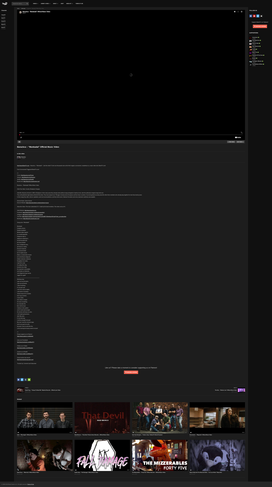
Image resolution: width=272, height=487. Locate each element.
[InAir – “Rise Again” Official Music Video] (44, 417)
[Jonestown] (250, 38)
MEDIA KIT (69, 3)
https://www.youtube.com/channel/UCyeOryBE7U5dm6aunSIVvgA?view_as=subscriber (44, 216)
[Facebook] (250, 16)
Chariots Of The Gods (257, 55)
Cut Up (254, 49)
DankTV (3, 27)
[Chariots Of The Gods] (250, 56)
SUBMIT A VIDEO (45, 3)
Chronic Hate (255, 43)
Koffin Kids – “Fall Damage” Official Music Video (86, 472)
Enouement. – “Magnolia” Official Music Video (201, 434)
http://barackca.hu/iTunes (27, 175)
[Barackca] (19, 157)
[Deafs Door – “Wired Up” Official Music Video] (44, 455)
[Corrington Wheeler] (250, 62)
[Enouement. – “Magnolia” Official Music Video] (217, 417)
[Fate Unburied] (250, 47)
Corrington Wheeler (257, 61)
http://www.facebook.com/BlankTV (25, 342)
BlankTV (3, 24)
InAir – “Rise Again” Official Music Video (27, 434)
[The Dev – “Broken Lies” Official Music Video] (188, 390)
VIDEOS (35, 3)
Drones (254, 58)
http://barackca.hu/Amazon (28, 177)
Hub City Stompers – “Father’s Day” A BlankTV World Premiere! (147, 434)
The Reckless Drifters (257, 64)
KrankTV (3, 21)
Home (18, 8)
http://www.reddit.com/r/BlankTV (25, 353)
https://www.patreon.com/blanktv (25, 336)
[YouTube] (254, 16)
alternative (23, 8)
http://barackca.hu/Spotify (27, 179)
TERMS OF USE (79, 3)
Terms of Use (30, 484)
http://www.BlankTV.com (23, 165)
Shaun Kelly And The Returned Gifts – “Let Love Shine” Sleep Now (206, 472)
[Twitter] (257, 16)
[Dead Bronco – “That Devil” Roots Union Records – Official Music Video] (102, 417)
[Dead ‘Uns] (250, 53)
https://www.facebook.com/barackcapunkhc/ (34, 212)
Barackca (23, 157)
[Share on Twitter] (22, 379)
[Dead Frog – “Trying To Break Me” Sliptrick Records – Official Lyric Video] (73, 390)
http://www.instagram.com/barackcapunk (33, 214)
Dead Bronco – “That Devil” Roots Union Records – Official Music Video (92, 434)
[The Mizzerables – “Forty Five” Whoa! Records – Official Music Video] (159, 455)
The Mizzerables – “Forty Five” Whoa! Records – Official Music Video (148, 472)
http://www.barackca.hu (30, 210)
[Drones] (250, 59)
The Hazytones (256, 40)
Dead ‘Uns (254, 52)
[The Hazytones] (250, 41)
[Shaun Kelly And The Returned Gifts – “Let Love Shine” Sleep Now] (217, 455)
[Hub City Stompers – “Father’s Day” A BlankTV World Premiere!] (159, 417)
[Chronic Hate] (250, 44)
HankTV (3, 18)
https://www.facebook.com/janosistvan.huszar (37, 202)
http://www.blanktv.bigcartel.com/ (25, 359)
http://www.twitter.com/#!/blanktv (25, 348)
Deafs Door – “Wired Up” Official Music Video (28, 472)
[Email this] (29, 379)
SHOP (62, 3)
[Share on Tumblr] (25, 379)
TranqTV (3, 14)
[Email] (261, 16)
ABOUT (55, 3)
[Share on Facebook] (18, 379)
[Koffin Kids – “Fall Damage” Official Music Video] (102, 455)
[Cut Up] (250, 50)
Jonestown (255, 37)
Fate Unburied (255, 46)
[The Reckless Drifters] (250, 65)
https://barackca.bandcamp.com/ (31, 181)
